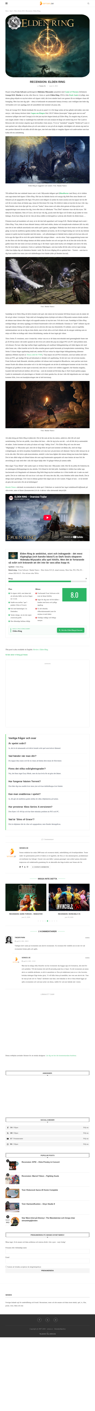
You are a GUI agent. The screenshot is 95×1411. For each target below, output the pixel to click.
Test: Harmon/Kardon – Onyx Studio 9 (38, 1204)
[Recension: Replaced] (69, 897)
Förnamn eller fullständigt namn (16, 1248)
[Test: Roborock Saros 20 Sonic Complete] (12, 1193)
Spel (11, 11)
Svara (87, 937)
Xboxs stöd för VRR (34, 355)
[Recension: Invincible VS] (25, 897)
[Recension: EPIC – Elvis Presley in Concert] (12, 1165)
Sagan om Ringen (38, 113)
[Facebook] (39, 1320)
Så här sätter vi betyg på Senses (16, 655)
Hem (6, 11)
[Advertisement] (47, 696)
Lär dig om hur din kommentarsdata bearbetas (61, 1055)
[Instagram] (56, 1320)
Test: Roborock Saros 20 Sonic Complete (40, 1190)
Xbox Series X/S (19, 11)
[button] (9, 902)
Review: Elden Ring (40, 650)
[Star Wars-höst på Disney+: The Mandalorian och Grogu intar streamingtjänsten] (12, 1221)
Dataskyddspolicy (60, 1329)
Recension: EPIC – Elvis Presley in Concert (41, 1162)
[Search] (88, 3)
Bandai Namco (11, 487)
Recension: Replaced (69, 914)
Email (7, 1257)
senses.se (42, 86)
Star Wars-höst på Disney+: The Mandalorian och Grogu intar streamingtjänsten (48, 1219)
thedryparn (20, 937)
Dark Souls (73, 95)
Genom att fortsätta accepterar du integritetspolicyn (24, 1267)
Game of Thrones (72, 92)
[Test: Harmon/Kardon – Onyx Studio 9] (12, 1207)
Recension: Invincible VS (26, 914)
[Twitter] (47, 1320)
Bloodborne (64, 193)
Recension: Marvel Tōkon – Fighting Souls (40, 1176)
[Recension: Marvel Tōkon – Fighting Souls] (12, 1179)
